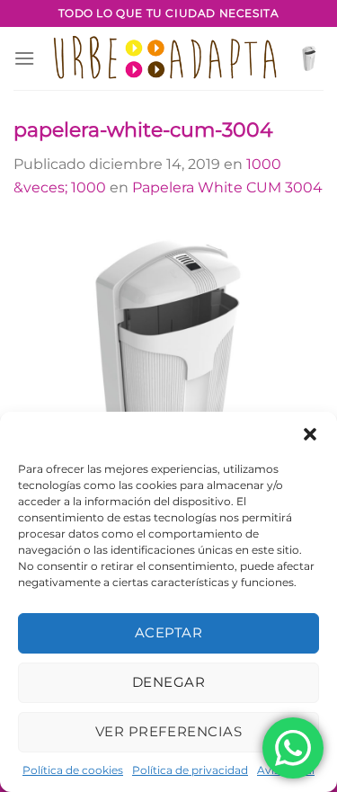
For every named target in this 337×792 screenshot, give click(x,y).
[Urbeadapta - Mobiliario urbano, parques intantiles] (165, 59)
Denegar (168, 681)
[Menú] (24, 58)
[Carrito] (309, 58)
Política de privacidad (190, 770)
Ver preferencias (168, 731)
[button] (310, 434)
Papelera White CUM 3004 (227, 187)
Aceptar (168, 632)
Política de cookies (72, 770)
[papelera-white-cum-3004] (168, 374)
